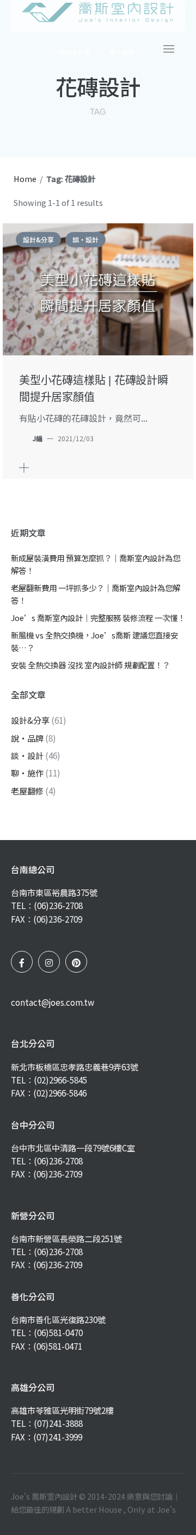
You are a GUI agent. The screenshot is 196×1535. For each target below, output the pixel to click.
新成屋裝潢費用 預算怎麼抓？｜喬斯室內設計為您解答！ (95, 564)
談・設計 (85, 239)
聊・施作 (27, 773)
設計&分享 (38, 239)
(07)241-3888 (58, 1423)
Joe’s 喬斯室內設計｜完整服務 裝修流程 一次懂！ (98, 617)
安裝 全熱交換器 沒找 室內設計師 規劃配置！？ (90, 665)
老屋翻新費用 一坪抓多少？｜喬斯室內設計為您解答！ (95, 594)
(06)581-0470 (58, 1332)
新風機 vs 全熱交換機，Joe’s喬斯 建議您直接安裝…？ (94, 641)
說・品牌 (27, 738)
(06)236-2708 (58, 905)
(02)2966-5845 (60, 1080)
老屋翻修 (27, 791)
